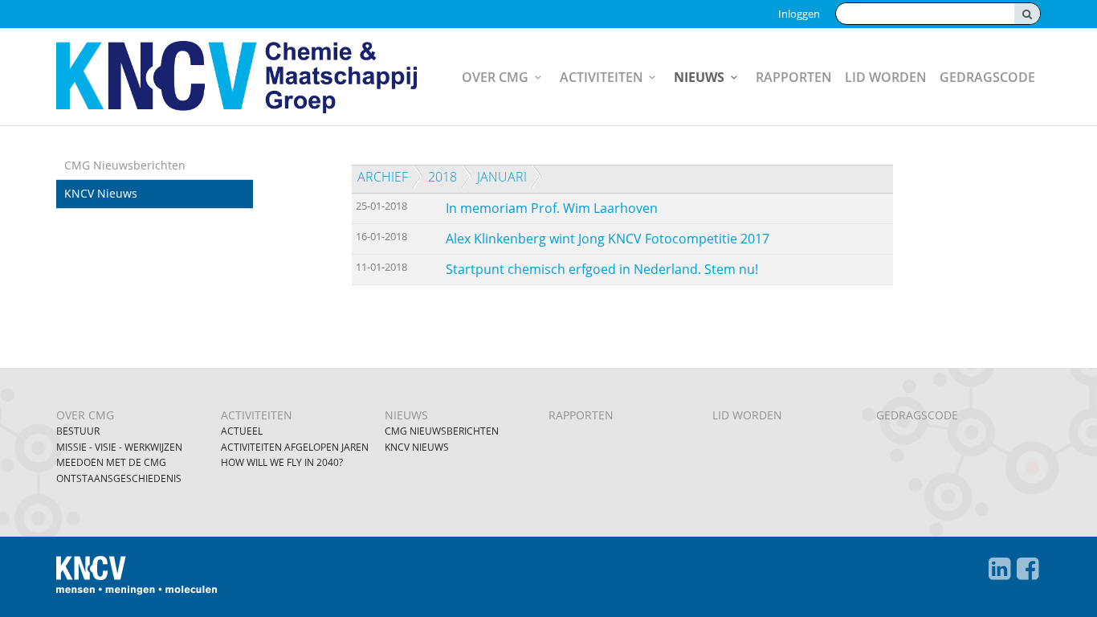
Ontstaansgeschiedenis (118, 478)
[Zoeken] (1027, 13)
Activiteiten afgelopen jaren (295, 447)
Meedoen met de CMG (111, 462)
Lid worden (886, 77)
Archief (382, 177)
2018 (442, 177)
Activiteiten (601, 77)
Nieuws (699, 77)
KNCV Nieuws (100, 193)
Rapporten (794, 77)
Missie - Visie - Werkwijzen (119, 447)
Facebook (1028, 569)
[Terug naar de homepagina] (236, 77)
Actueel (242, 431)
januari (502, 177)
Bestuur (78, 431)
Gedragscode (987, 77)
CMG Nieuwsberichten (125, 165)
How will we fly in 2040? (282, 462)
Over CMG (495, 77)
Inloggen (799, 13)
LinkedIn (1000, 569)
